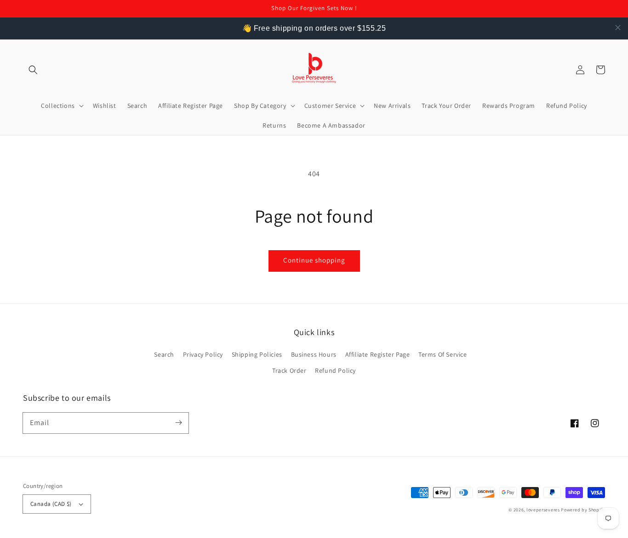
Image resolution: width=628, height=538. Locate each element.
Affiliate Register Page (377, 354)
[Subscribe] (178, 423)
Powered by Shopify (583, 510)
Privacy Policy (203, 354)
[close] (618, 27)
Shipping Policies (257, 354)
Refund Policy (335, 370)
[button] (33, 70)
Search (164, 354)
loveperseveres (543, 510)
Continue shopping (314, 260)
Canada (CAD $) (51, 504)
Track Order (289, 370)
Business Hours (314, 354)
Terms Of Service (442, 354)
